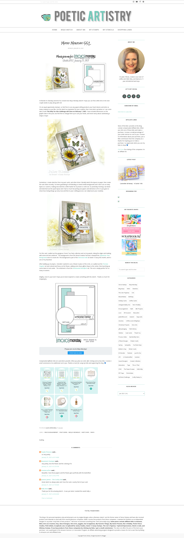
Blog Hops (121, 289)
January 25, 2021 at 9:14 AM (50, 457)
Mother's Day (122, 349)
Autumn (132, 317)
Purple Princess (46, 452)
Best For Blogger (102, 535)
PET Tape (121, 373)
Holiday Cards (123, 301)
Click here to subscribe (125, 112)
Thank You (137, 333)
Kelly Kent (44, 489)
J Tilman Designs (123, 341)
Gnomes (121, 321)
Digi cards (139, 317)
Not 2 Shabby (136, 305)
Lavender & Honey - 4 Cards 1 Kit (131, 183)
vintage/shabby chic (124, 305)
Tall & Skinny (132, 329)
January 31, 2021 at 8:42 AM (50, 494)
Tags (128, 365)
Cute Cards (129, 333)
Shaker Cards (134, 341)
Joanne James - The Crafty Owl (51, 479)
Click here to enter (76, 353)
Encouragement (51, 432)
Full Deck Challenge (124, 377)
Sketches (85, 432)
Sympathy (128, 345)
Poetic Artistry (86, 535)
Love (120, 313)
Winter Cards (132, 349)
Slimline (121, 333)
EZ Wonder (122, 353)
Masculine (136, 313)
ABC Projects (139, 309)
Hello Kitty (140, 369)
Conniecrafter (46, 470)
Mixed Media (122, 297)
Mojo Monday (74, 432)
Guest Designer (123, 361)
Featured (63, 432)
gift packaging (123, 329)
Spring (120, 345)
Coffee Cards (133, 301)
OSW (120, 369)
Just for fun (138, 353)
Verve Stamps (123, 285)
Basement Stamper (48, 461)
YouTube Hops (137, 345)
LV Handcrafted (127, 357)
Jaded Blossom (123, 317)
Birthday (131, 297)
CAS (133, 293)
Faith (131, 309)
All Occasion (127, 313)
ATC (120, 357)
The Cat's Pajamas (124, 293)
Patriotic (129, 353)
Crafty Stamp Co (137, 377)
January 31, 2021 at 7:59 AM (50, 485)
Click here (121, 149)
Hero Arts (134, 325)
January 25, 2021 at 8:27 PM (50, 476)
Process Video (123, 337)
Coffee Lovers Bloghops (133, 321)
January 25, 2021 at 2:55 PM (50, 466)
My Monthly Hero (134, 337)
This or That (135, 365)
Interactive (122, 365)
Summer (137, 357)
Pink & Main (129, 373)
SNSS (92, 432)
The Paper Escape (129, 369)
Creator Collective (135, 361)
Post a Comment (47, 498)
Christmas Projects (124, 325)
